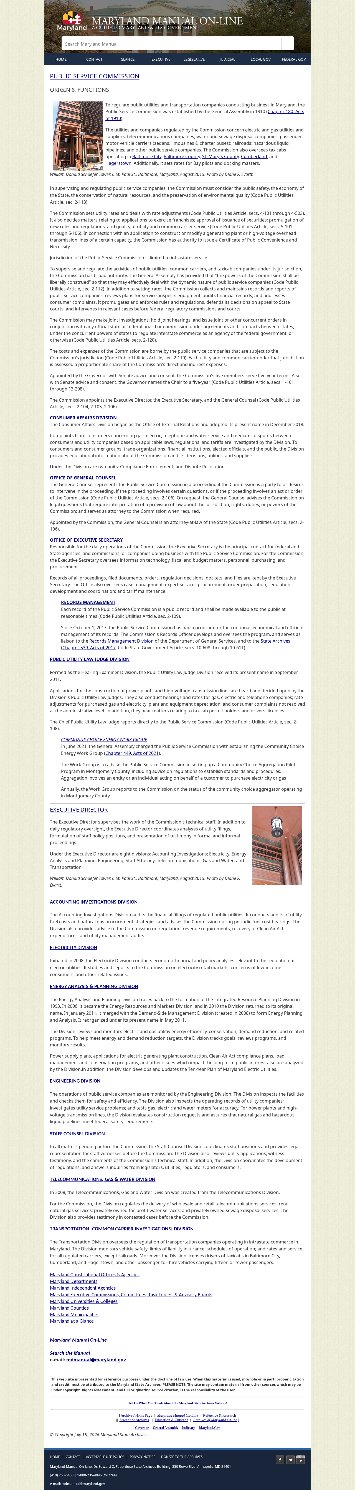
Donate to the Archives (181, 1457)
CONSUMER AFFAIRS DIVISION (83, 418)
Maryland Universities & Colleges (84, 1301)
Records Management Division (121, 641)
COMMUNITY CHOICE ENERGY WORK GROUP (104, 740)
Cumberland (254, 156)
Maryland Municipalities (74, 1315)
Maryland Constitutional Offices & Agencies (95, 1275)
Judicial (227, 59)
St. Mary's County (220, 156)
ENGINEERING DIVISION (75, 1081)
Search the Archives (134, 1420)
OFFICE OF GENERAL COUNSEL (83, 478)
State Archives (275, 641)
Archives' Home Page (136, 1415)
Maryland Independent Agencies (83, 1288)
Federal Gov (294, 59)
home (61, 59)
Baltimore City (146, 156)
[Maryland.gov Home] (73, 23)
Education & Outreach (171, 1420)
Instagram (300, 1459)
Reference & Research (219, 1415)
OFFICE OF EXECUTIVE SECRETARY (86, 540)
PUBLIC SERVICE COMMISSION (95, 76)
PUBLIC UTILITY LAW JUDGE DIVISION (90, 659)
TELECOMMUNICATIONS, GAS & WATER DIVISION (102, 1179)
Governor (142, 1428)
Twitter (290, 1459)
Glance (128, 59)
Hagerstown (118, 163)
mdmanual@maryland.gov (96, 1360)
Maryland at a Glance (72, 1321)
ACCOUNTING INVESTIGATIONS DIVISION (94, 902)
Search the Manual (70, 1353)
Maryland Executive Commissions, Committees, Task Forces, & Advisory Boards (131, 1295)
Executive (160, 59)
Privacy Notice (142, 1457)
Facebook (280, 1459)
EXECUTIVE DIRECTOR (79, 809)
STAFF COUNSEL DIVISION (77, 1134)
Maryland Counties (69, 1308)
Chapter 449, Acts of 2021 (132, 753)
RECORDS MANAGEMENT (88, 602)
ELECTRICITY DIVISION (73, 948)
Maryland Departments (73, 1281)
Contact (94, 59)
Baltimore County (182, 156)
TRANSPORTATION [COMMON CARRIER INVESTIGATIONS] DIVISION (122, 1229)
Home (55, 1457)
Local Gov (261, 59)
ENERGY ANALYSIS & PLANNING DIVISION (94, 986)
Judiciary (188, 1428)
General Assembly (165, 1428)
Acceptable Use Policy (105, 1457)
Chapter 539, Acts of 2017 (89, 648)
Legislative (194, 59)
